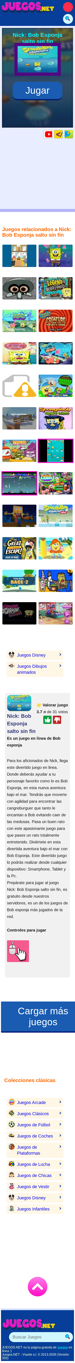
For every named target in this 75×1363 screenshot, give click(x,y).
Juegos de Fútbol (33, 1124)
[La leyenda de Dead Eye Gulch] (56, 291)
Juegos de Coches (35, 1136)
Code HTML (62, 134)
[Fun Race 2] (19, 584)
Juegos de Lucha (33, 1164)
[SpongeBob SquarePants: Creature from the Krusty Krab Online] (56, 324)
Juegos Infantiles (33, 1208)
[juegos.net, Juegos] (28, 7)
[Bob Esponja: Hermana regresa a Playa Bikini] (56, 551)
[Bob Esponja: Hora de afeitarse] (56, 421)
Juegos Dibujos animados (32, 669)
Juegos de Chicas (34, 1175)
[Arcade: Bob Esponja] (19, 389)
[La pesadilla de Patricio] (56, 356)
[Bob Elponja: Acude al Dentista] (19, 356)
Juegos (62, 1347)
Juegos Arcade (31, 1102)
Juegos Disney (31, 655)
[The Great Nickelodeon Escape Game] (19, 551)
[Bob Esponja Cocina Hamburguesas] (19, 259)
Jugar (37, 90)
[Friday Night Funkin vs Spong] (19, 616)
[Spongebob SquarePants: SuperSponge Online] (19, 324)
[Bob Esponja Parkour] (19, 519)
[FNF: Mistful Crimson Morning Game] (19, 291)
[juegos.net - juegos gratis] (29, 1324)
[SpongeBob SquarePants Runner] (56, 519)
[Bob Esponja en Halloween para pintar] (56, 584)
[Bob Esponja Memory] (56, 259)
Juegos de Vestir (33, 1186)
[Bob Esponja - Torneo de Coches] (19, 454)
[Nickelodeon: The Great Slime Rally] (56, 389)
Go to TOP (38, 1287)
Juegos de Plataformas (28, 1150)
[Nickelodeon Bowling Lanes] (56, 486)
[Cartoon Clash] (19, 421)
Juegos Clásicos (33, 1113)
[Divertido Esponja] (56, 616)
